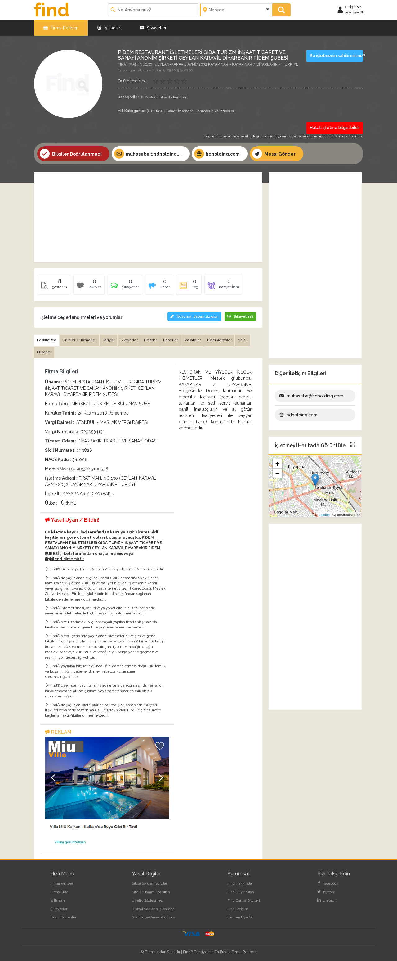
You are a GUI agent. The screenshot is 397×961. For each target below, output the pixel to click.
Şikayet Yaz (243, 317)
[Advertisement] (148, 217)
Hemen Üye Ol (239, 917)
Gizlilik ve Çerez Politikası (154, 917)
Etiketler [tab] (44, 352)
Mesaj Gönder (280, 154)
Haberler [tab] (170, 340)
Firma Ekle (59, 892)
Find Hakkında (239, 883)
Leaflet (324, 514)
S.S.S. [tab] (242, 340)
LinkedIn (329, 900)
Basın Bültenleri (63, 917)
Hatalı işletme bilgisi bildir (335, 127)
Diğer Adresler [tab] (219, 340)
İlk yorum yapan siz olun (198, 317)
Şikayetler (156, 27)
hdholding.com (223, 154)
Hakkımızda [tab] (46, 340)
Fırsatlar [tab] (150, 340)
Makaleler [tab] (192, 340)
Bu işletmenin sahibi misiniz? (336, 55)
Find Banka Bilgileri (243, 900)
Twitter (328, 892)
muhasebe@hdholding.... (154, 154)
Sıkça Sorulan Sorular (149, 883)
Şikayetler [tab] (129, 340)
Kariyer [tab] (108, 340)
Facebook (330, 883)
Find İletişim (237, 909)
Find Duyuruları (240, 892)
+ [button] (277, 464)
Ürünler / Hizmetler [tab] (79, 340)
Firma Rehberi (63, 27)
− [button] (277, 473)
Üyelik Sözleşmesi (147, 900)
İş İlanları (112, 27)
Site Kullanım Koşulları (151, 892)
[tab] (125, 287)
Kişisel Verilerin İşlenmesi (153, 909)
